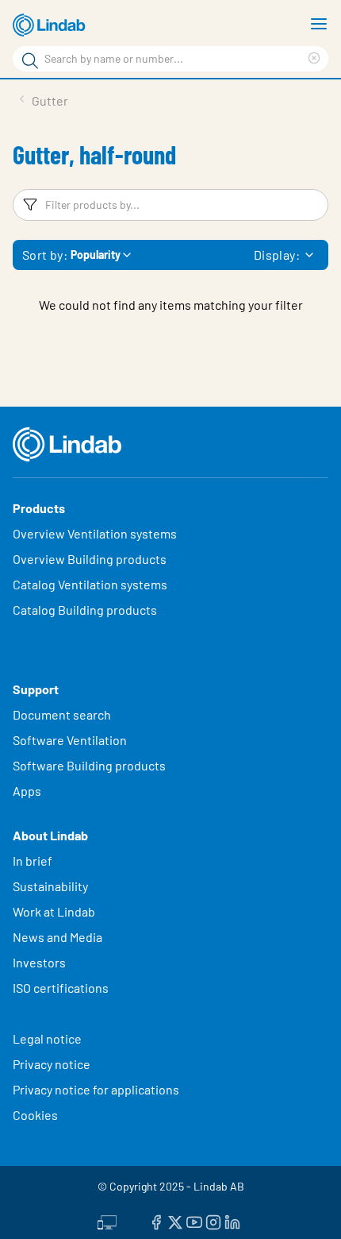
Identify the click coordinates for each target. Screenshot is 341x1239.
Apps (27, 790)
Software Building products (89, 765)
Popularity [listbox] (96, 254)
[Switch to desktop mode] (107, 1221)
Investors (39, 962)
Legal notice (47, 1038)
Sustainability (51, 886)
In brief (34, 860)
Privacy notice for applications (96, 1089)
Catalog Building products (85, 609)
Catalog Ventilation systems (90, 584)
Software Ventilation (70, 739)
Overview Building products (90, 558)
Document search (62, 714)
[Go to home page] (51, 25)
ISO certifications (61, 987)
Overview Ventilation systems (95, 533)
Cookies (35, 1114)
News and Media (57, 936)
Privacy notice (51, 1063)
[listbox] (309, 255)
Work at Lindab (54, 911)
